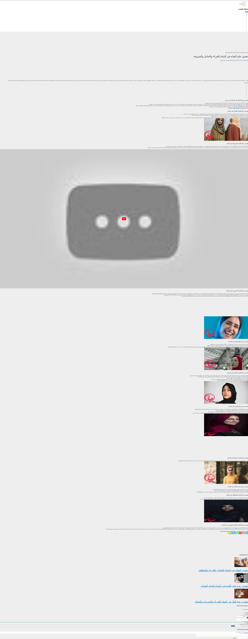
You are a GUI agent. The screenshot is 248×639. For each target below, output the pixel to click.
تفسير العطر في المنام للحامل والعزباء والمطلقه (223, 570)
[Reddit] (242, 533)
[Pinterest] (240, 533)
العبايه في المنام (244, 375)
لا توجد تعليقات (223, 60)
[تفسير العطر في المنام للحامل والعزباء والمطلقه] (124, 562)
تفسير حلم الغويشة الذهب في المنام (236, 108)
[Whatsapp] (238, 533)
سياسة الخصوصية (242, 2)
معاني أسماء (242, 17)
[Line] (231, 533)
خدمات (243, 20)
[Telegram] (235, 533)
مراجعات (243, 16)
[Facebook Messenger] (233, 533)
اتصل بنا (244, 1)
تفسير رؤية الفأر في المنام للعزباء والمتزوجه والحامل (221, 601)
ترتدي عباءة (233, 293)
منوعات (243, 21)
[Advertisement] (209, 42)
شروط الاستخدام (242, 4)
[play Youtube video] (124, 218)
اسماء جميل (245, 60)
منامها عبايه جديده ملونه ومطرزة (231, 527)
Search (233, 625)
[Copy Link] (229, 533)
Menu (246, 12)
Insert (235, 638)
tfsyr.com (246, 633)
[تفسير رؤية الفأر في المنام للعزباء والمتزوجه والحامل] (124, 594)
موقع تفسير (243, 8)
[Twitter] (244, 533)
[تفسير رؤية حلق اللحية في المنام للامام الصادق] (124, 578)
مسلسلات (243, 5)
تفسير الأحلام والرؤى (241, 14)
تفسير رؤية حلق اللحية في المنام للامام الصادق (224, 585)
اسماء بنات (240, 19)
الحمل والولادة (242, 15)
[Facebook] (247, 533)
